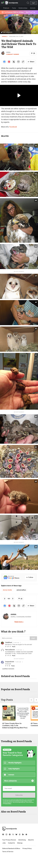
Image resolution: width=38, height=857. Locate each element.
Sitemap (19, 843)
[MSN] (23, 834)
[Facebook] (3, 834)
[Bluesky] (16, 834)
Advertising (22, 840)
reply (13, 646)
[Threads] (19, 834)
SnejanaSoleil (9, 661)
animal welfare (21, 590)
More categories (10, 781)
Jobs (4, 843)
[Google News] (26, 834)
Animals (4, 36)
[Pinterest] (10, 834)
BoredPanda (11, 3)
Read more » (19, 622)
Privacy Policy (27, 848)
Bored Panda (9, 829)
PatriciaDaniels (10, 649)
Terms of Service (7, 851)
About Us (31, 840)
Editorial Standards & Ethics (11, 848)
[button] (31, 700)
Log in (33, 3)
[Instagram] (6, 834)
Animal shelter (7, 590)
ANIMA (8, 52)
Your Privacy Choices (9, 840)
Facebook (13, 127)
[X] (13, 834)
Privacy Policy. (8, 803)
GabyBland (8, 642)
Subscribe (19, 795)
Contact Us (11, 843)
